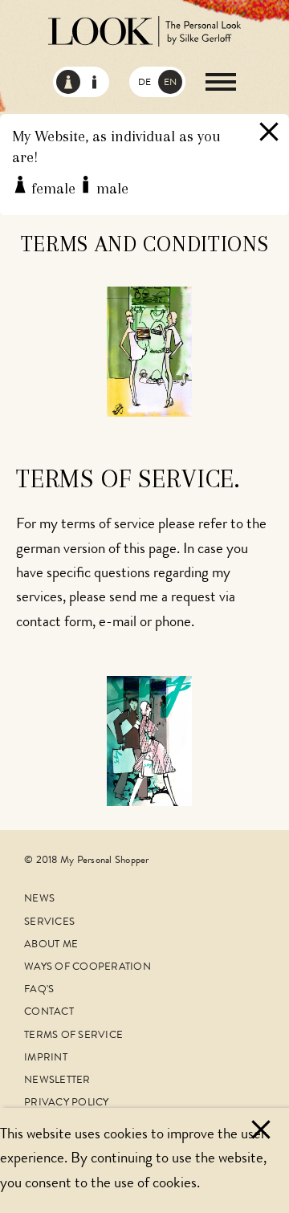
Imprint (45, 1058)
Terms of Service (73, 1036)
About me (51, 945)
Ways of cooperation (87, 968)
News (39, 899)
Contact (49, 1012)
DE (144, 83)
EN (170, 83)
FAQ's (39, 990)
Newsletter (57, 1081)
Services (49, 923)
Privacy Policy (66, 1103)
